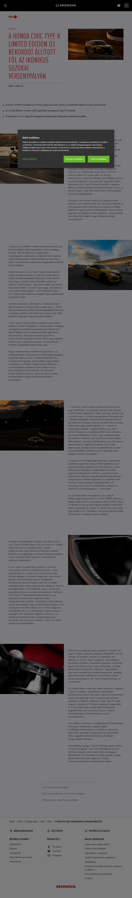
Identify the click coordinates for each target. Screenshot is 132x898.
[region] (66, 149)
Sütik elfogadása (98, 159)
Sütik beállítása (30, 159)
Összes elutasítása (74, 159)
